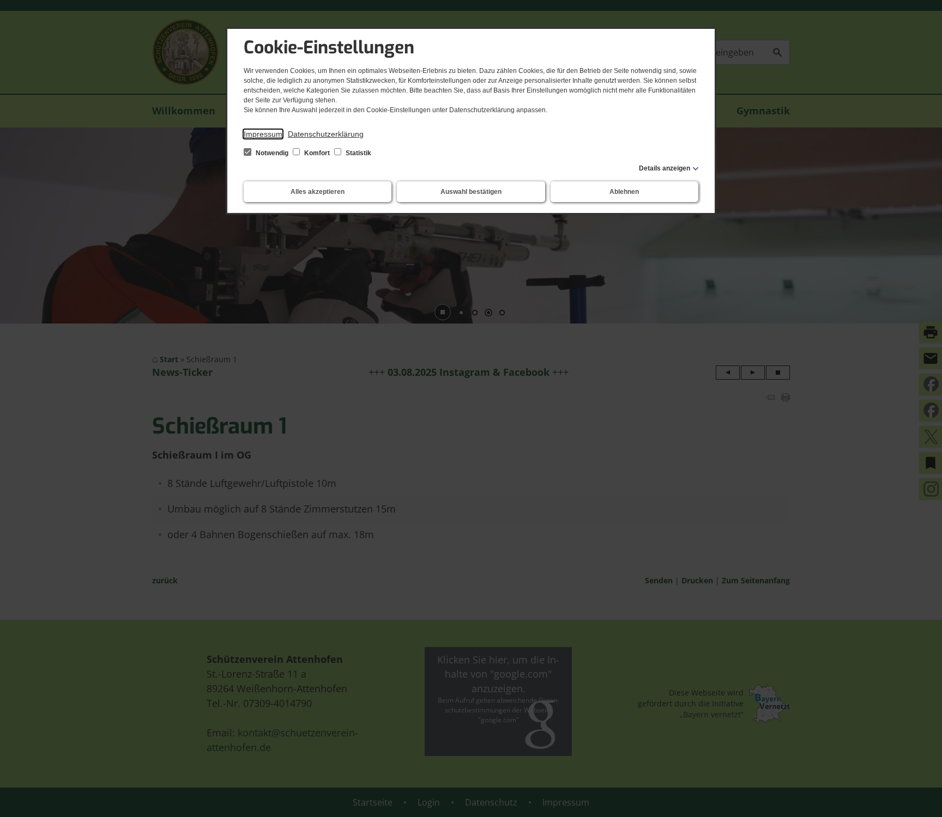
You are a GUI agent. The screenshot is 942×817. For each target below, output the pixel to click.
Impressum (263, 134)
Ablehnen (624, 192)
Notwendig (272, 153)
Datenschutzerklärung (326, 134)
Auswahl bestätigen (471, 192)
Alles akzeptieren (318, 192)
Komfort (317, 153)
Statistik (357, 153)
